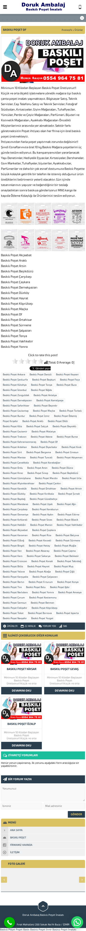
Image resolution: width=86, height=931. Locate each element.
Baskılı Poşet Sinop (37, 473)
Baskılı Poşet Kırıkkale (42, 493)
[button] (77, 922)
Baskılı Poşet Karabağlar (46, 462)
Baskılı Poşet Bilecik (67, 519)
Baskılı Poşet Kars (12, 556)
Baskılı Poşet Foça (70, 379)
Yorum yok (49, 626)
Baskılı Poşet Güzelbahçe (43, 499)
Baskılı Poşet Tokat (13, 613)
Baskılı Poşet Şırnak (69, 493)
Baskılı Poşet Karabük (15, 488)
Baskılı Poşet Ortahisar (43, 488)
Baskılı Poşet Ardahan (15, 447)
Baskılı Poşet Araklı (32, 421)
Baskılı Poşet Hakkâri (14, 525)
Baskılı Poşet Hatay (39, 545)
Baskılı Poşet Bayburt (44, 379)
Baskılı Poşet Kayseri (67, 374)
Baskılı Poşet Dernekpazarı (17, 400)
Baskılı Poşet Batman (42, 602)
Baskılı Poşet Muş (63, 566)
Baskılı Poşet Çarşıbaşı (15, 509)
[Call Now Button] (9, 922)
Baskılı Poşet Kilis (12, 426)
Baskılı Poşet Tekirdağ (69, 561)
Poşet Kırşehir (10, 421)
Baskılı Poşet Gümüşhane (17, 478)
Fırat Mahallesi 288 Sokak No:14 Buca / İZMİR (43, 924)
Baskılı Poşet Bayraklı (64, 426)
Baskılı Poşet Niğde (41, 390)
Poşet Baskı (23, 929)
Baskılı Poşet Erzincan (15, 561)
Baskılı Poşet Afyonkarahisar (18, 483)
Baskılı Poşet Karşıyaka (15, 576)
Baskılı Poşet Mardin (46, 478)
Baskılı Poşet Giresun (66, 452)
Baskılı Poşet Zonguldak (16, 395)
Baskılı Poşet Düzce (62, 467)
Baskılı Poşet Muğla (65, 545)
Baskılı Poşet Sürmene (68, 540)
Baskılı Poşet (7, 929)
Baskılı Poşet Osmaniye (15, 514)
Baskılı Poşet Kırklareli (15, 519)
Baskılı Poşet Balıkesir (67, 556)
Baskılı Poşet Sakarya (38, 556)
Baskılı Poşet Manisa (14, 457)
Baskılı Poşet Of (49, 442)
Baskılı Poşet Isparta (67, 613)
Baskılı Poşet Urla (71, 478)
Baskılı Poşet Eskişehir (15, 608)
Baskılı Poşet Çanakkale (16, 462)
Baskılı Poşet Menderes (15, 504)
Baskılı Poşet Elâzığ (13, 540)
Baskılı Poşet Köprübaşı (44, 608)
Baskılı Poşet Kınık (71, 447)
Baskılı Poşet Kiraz (13, 473)
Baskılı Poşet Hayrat (38, 566)
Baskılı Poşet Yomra (43, 592)
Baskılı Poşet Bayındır (45, 405)
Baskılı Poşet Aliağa (40, 571)
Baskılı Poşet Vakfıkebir (69, 525)
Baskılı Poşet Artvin (71, 488)
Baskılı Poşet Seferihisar (16, 405)
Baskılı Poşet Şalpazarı (45, 576)
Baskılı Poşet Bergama (38, 452)
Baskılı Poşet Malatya (44, 431)
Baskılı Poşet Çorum (14, 597)
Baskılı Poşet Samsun (14, 602)
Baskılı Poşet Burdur (14, 416)
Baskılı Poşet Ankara (14, 374)
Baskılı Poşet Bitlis (13, 566)
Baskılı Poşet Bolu (36, 587)
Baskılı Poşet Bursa (67, 436)
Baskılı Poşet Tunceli (41, 457)
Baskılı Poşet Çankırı (50, 483)
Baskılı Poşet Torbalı (70, 410)
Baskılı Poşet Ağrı (66, 504)
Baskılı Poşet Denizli (41, 374)
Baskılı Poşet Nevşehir (15, 618)
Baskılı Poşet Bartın (13, 582)
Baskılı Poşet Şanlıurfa (15, 379)
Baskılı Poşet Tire (12, 587)
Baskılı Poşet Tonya (41, 384)
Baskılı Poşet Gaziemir (15, 431)
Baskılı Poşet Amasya (70, 592)
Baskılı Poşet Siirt (12, 452)
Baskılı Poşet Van (12, 551)
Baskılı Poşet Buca (67, 384)
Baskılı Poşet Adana (41, 436)
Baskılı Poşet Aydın (43, 514)
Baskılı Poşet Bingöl (13, 545)
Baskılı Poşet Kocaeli (40, 540)
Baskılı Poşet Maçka (44, 410)
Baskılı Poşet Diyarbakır (44, 447)
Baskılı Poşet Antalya (45, 395)
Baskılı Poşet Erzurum (41, 582)
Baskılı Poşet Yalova (14, 571)
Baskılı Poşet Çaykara (44, 530)
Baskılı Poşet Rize (41, 535)
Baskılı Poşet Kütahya (15, 384)
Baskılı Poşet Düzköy (14, 493)
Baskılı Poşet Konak (42, 561)
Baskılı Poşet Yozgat (42, 618)
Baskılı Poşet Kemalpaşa (49, 400)
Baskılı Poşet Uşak (43, 504)
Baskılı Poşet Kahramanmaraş (19, 442)
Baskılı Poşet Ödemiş (65, 416)
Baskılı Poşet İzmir (39, 416)
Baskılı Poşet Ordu (13, 467)
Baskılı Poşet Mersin (41, 525)
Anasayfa (67, 30)
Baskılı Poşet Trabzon (14, 436)
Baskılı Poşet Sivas (42, 519)
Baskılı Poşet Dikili (58, 421)
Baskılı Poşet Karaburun (45, 509)
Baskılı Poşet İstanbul (15, 390)
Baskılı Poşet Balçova (67, 535)
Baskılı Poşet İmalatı (64, 929)
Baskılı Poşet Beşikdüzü (65, 473)
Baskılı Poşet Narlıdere (15, 592)
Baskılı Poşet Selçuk (37, 426)
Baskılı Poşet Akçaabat (15, 530)
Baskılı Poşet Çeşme (65, 551)
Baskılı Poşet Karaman (15, 535)
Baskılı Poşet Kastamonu (43, 597)
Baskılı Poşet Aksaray (37, 551)
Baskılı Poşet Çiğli (65, 571)
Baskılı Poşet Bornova (40, 613)
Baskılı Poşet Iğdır (60, 587)
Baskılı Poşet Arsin (37, 467)
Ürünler (79, 30)
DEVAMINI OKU (21, 690)
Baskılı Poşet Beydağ (14, 499)
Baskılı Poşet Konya (68, 582)
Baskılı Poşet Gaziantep (16, 410)
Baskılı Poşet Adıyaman (69, 457)
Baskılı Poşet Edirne (68, 514)
